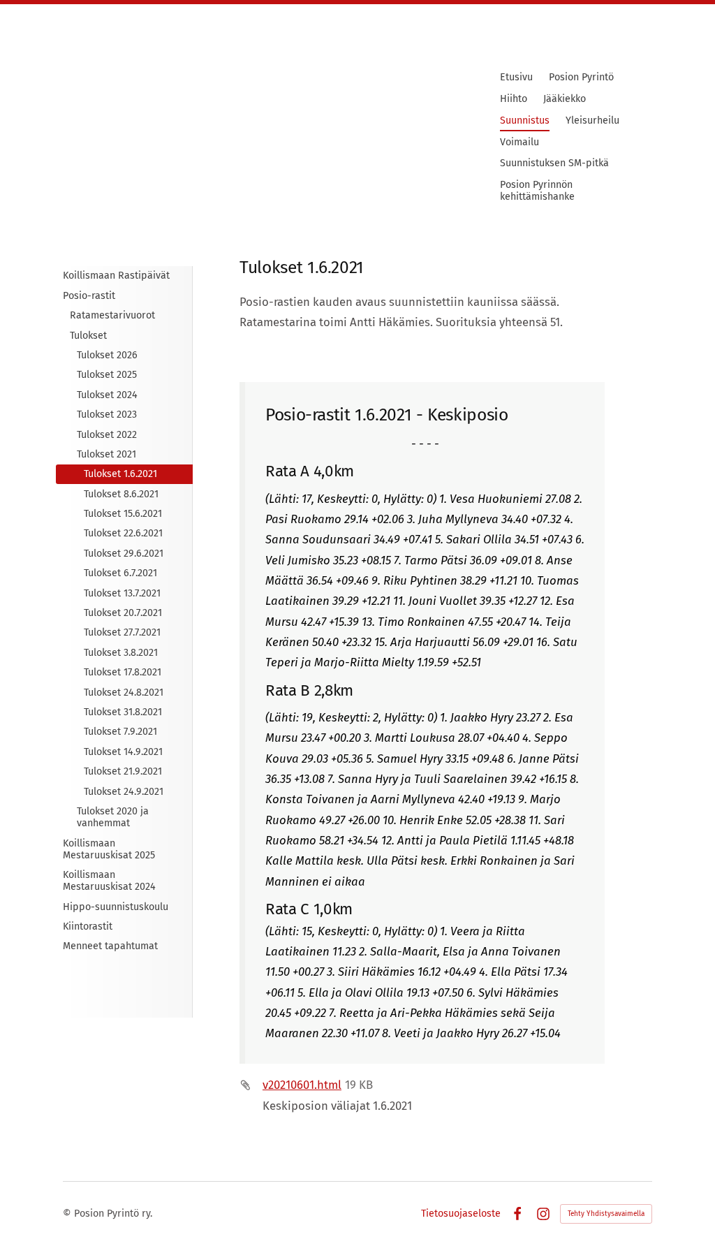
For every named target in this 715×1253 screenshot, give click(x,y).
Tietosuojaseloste (461, 1214)
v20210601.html (302, 1085)
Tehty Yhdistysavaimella (606, 1214)
